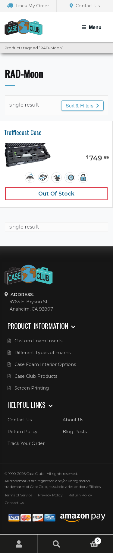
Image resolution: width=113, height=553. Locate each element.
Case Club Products (35, 376)
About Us (73, 420)
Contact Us (87, 5)
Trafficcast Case (23, 132)
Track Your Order (26, 443)
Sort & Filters (80, 105)
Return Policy (22, 431)
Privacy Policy (50, 495)
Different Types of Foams (42, 352)
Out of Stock (56, 193)
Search (56, 544)
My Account (19, 544)
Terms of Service (18, 495)
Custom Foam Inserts (38, 341)
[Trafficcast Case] (28, 155)
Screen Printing (31, 388)
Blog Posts (75, 431)
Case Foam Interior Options (45, 364)
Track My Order (31, 5)
